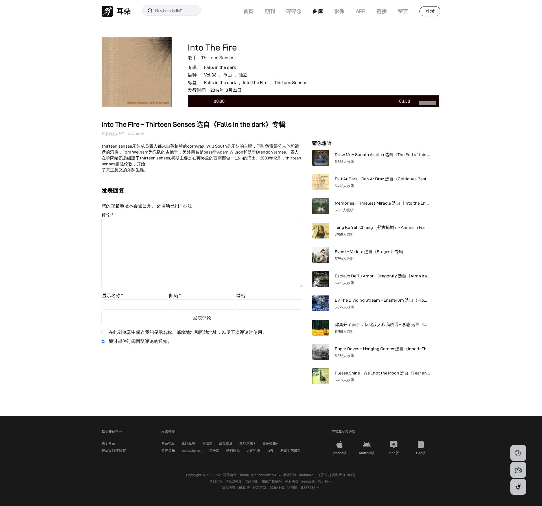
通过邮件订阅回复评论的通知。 (140, 341)
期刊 (270, 11)
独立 (243, 75)
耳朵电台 (168, 443)
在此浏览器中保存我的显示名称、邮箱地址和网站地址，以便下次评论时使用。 (188, 332)
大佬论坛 (253, 450)
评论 (107, 215)
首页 (248, 11)
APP (360, 11)
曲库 (318, 11)
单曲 (227, 75)
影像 (339, 11)
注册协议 (292, 481)
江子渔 (214, 450)
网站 (240, 295)
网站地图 (252, 481)
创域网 (207, 443)
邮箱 (175, 295)
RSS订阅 (217, 481)
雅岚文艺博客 (290, 450)
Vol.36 (210, 75)
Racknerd (305, 475)
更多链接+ (270, 443)
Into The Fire (255, 82)
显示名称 (112, 295)
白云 (270, 450)
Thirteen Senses (217, 57)
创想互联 (188, 443)
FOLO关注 (234, 481)
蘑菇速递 (226, 443)
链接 (382, 11)
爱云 (324, 475)
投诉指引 (325, 481)
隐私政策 (308, 481)
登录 (430, 11)
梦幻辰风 (233, 450)
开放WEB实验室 (114, 450)
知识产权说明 (272, 481)
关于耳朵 (108, 443)
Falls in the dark (220, 67)
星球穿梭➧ (247, 443)
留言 (403, 11)
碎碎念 (293, 11)
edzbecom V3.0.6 (268, 475)
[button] (518, 453)
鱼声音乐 (168, 450)
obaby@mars (192, 450)
